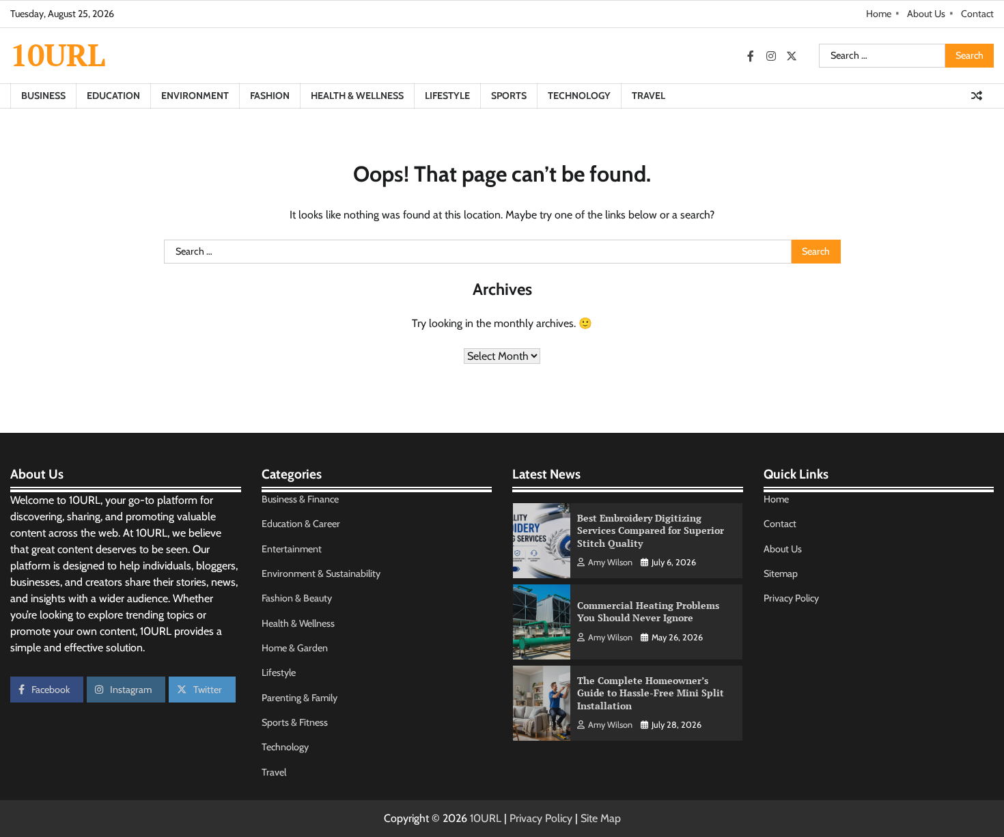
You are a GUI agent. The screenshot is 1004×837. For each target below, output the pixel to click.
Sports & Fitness (295, 722)
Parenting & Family (299, 698)
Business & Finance (300, 499)
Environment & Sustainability (321, 573)
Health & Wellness (357, 95)
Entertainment (292, 549)
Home (878, 14)
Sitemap (781, 573)
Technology (579, 95)
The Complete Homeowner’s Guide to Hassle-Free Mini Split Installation (650, 693)
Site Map (601, 818)
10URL (57, 54)
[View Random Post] (976, 95)
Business (43, 95)
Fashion (270, 95)
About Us (926, 14)
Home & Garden (295, 648)
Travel (648, 95)
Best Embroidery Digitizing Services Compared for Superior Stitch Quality (650, 530)
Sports (509, 95)
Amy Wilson (610, 562)
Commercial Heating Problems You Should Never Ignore (648, 612)
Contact (977, 14)
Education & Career (301, 523)
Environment (195, 95)
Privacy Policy (791, 598)
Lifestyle (447, 95)
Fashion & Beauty (297, 598)
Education (113, 95)
